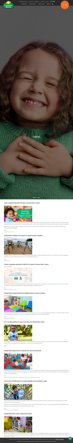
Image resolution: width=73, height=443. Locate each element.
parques (5, 260)
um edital (48, 284)
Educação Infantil (12, 318)
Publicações (31, 1)
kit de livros (38, 377)
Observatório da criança (23, 1)
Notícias (48, 4)
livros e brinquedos (32, 377)
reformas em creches (12, 289)
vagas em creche (10, 409)
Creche (5, 231)
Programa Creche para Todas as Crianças (15, 255)
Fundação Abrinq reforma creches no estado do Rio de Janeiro (18, 413)
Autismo (14, 409)
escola (25, 377)
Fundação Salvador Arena (61, 284)
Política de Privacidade (60, 439)
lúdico (17, 409)
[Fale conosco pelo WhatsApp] (70, 438)
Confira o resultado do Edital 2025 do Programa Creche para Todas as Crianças (22, 203)
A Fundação (24, 4)
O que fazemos (32, 4)
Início (34, 197)
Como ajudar (41, 4)
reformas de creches (10, 231)
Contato (42, 1)
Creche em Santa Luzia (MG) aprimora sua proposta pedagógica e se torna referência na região (25, 381)
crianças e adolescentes (19, 377)
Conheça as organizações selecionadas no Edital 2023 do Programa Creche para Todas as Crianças (26, 264)
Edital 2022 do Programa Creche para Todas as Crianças (30, 312)
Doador (46, 1)
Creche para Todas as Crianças (9, 377)
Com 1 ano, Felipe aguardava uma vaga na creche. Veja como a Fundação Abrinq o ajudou (24, 322)
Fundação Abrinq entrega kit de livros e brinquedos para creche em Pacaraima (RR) (22, 350)
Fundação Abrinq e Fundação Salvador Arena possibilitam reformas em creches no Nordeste (24, 293)
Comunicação (37, 1)
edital (5, 289)
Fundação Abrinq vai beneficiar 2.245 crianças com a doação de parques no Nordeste (23, 235)
